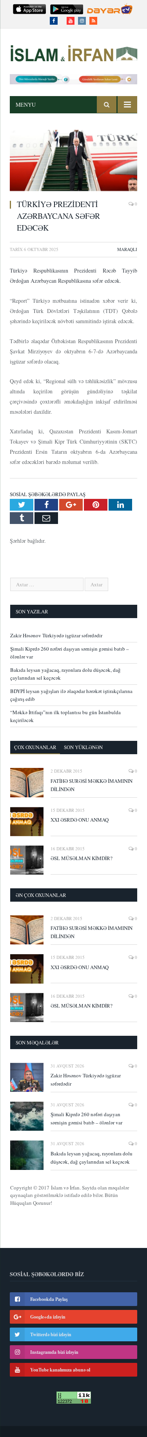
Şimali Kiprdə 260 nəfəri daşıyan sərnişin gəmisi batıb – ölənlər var (86, 1118)
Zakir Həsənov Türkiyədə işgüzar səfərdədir (56, 635)
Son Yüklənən (83, 747)
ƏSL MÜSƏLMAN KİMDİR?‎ (82, 858)
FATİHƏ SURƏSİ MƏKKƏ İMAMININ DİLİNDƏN (91, 785)
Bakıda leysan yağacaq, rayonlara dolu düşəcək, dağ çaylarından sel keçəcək (91, 1157)
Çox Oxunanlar (35, 747)
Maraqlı (127, 249)
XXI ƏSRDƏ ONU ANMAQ (80, 819)
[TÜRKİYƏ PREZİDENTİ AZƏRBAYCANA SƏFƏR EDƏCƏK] (73, 161)
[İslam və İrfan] (73, 52)
